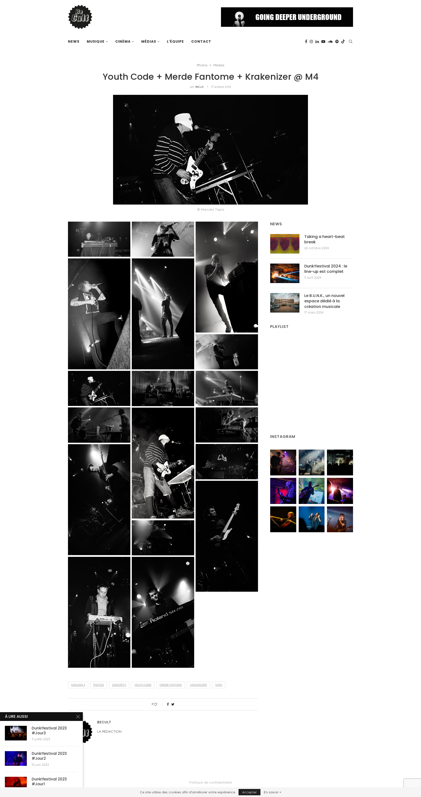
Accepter (249, 792)
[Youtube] (323, 41)
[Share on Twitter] (172, 704)
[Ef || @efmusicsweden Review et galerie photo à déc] (340, 519)
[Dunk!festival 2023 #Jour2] (16, 758)
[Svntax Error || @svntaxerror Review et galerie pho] (283, 491)
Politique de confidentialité (210, 782)
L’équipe (175, 41)
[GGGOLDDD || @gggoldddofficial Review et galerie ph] (312, 519)
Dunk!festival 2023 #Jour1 (49, 782)
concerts (119, 685)
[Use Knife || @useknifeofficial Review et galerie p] (340, 463)
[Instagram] (311, 41)
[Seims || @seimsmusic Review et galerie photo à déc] (312, 491)
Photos (202, 65)
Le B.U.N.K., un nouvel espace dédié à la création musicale (324, 301)
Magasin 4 (78, 685)
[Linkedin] (317, 41)
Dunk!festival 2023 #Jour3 (49, 731)
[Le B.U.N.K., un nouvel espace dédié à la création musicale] (284, 303)
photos (98, 685)
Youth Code (142, 685)
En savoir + (272, 792)
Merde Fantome (171, 685)
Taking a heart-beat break (324, 239)
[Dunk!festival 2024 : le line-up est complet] (284, 273)
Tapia (218, 685)
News (73, 41)
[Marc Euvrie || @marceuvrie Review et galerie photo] (283, 519)
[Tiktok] (343, 41)
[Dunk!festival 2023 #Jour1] (16, 784)
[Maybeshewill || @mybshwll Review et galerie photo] (283, 463)
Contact (201, 41)
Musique (96, 41)
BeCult (199, 87)
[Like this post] (159, 704)
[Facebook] (306, 41)
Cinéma (123, 41)
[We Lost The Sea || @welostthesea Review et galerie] (312, 463)
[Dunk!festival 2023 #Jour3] (16, 733)
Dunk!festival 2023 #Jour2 (49, 756)
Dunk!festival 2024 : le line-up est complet (325, 269)
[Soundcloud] (330, 41)
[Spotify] (337, 41)
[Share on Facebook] (168, 704)
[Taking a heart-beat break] (284, 244)
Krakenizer (198, 685)
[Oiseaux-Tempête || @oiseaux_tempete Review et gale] (340, 491)
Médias (148, 41)
